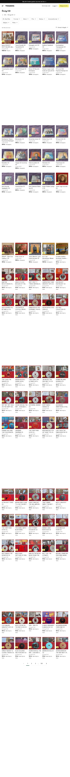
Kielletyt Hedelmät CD (47, 46)
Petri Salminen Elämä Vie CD (35, 187)
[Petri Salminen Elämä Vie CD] (35, 179)
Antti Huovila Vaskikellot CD (6, 187)
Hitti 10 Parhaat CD (20, 69)
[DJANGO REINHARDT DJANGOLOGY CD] (48, 618)
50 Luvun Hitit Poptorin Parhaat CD (62, 69)
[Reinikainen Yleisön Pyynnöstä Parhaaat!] (8, 131)
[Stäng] (68, 2)
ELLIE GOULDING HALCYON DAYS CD (20, 651)
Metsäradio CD (19, 139)
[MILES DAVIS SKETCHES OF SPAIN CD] (21, 546)
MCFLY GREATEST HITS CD (61, 503)
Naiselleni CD (5, 163)
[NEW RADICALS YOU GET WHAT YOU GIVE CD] (48, 423)
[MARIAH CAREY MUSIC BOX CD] (48, 520)
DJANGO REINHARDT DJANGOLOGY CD (48, 626)
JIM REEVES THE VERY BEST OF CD (47, 380)
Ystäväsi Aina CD (20, 186)
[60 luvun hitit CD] (62, 131)
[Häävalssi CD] (48, 155)
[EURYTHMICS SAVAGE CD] (48, 397)
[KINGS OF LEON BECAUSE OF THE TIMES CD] (21, 274)
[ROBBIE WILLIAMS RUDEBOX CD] (62, 372)
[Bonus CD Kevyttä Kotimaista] (35, 61)
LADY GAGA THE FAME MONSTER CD (61, 431)
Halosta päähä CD (34, 163)
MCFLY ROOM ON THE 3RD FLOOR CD (21, 626)
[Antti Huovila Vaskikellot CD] (8, 179)
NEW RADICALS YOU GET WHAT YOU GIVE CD (48, 431)
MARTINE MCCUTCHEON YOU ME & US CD (7, 283)
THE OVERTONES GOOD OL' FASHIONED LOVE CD (35, 431)
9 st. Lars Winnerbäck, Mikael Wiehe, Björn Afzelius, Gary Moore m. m (48, 257)
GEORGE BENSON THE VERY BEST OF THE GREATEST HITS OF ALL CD (62, 651)
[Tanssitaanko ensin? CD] (8, 61)
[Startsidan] (9, 5)
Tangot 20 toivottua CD (21, 163)
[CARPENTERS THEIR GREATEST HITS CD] (48, 274)
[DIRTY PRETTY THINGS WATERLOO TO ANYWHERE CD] (35, 274)
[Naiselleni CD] (8, 155)
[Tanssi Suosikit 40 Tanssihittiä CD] (21, 37)
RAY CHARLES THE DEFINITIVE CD (7, 554)
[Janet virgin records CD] (62, 179)
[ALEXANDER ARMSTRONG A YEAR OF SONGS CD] (62, 397)
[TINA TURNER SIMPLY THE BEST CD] (48, 495)
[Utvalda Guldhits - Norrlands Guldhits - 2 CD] (62, 249)
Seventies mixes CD (34, 139)
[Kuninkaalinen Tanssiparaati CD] (62, 37)
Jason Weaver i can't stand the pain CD (35, 257)
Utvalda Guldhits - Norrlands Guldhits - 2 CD (61, 257)
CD (5, 15)
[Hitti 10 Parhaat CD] (21, 61)
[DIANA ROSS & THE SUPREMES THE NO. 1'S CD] (35, 300)
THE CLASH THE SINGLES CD (6, 380)
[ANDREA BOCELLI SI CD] (48, 643)
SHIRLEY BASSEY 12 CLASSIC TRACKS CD (8, 651)
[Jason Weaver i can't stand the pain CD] (35, 249)
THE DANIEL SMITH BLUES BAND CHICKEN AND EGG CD (20, 529)
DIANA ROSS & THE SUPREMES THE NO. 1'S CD (34, 308)
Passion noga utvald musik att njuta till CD (48, 69)
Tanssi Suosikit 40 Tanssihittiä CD (20, 46)
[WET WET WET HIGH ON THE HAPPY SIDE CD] (8, 397)
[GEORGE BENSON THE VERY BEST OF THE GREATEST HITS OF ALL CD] (62, 643)
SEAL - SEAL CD (33, 625)
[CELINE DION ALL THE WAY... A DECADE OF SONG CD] (21, 397)
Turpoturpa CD (60, 163)
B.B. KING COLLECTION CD (60, 308)
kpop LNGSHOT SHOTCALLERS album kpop (8, 46)
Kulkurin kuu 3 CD (47, 139)
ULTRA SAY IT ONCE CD (7, 503)
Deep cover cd (19, 256)
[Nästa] (45, 663)
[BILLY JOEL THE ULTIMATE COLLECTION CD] (48, 546)
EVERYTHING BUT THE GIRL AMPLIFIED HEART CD (34, 503)
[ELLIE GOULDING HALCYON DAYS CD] (21, 643)
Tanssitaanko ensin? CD (7, 69)
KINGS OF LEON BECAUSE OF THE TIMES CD (20, 283)
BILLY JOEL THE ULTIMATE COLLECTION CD (47, 554)
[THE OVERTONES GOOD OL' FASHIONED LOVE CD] (35, 423)
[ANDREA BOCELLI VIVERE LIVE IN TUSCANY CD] (21, 372)
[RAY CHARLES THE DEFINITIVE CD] (8, 546)
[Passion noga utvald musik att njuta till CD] (48, 61)
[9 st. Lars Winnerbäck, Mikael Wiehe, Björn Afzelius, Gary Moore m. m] (48, 249)
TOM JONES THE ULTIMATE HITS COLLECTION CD (34, 380)
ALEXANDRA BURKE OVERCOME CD (61, 626)
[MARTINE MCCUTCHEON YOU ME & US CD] (8, 274)
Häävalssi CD (46, 163)
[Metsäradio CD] (21, 131)
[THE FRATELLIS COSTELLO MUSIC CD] (21, 300)
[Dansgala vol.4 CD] (35, 37)
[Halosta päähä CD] (35, 155)
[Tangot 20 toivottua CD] (21, 155)
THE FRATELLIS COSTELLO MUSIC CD (20, 308)
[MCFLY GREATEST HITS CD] (62, 495)
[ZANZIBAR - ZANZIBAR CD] (21, 423)
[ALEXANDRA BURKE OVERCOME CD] (62, 618)
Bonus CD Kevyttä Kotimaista (34, 69)
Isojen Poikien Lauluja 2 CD (48, 187)
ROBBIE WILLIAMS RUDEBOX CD (61, 380)
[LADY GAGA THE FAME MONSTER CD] (62, 423)
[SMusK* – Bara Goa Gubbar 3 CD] (8, 249)
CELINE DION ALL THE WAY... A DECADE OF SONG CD (21, 406)
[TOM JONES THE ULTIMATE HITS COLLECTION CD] (35, 372)
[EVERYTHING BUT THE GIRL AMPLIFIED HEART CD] (35, 495)
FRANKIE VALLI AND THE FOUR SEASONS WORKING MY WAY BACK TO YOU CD (8, 431)
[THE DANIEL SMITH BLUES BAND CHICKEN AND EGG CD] (21, 520)
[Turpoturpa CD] (62, 155)
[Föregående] (24, 663)
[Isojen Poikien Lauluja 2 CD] (48, 179)
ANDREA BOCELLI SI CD (47, 651)
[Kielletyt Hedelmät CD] (48, 37)
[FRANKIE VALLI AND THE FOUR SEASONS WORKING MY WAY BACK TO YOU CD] (8, 423)
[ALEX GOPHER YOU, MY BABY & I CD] (8, 300)
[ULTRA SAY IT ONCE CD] (8, 495)
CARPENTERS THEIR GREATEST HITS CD (48, 283)
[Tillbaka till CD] (2, 15)
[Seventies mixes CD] (35, 131)
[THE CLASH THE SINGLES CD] (8, 372)
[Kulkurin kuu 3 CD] (48, 131)
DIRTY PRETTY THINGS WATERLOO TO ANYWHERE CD (34, 283)
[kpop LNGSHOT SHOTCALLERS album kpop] (8, 37)
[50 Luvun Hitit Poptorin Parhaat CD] (62, 61)
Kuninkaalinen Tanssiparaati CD (61, 46)
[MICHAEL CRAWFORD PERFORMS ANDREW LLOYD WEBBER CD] (62, 546)
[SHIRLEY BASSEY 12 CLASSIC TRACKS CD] (8, 643)
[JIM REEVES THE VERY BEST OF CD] (48, 372)
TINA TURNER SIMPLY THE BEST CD (47, 503)
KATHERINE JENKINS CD (34, 406)
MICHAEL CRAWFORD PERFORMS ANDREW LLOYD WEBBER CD (62, 554)
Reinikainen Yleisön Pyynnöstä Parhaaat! (8, 140)
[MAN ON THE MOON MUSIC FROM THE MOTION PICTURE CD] (35, 546)
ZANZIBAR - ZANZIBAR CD (19, 431)
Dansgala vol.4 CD (34, 45)
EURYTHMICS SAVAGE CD (46, 406)
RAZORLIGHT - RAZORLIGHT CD (60, 283)
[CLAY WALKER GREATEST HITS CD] (8, 618)
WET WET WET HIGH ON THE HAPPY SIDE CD (8, 406)
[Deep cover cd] (21, 249)
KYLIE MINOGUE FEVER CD (60, 528)
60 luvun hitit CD (60, 139)
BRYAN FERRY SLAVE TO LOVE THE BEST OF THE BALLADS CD (21, 503)
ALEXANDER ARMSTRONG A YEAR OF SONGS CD (62, 406)
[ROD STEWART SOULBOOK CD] (35, 520)
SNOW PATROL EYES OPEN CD (48, 308)
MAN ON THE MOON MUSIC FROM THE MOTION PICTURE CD (35, 554)
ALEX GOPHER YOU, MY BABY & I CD (7, 308)
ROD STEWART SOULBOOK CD (33, 528)
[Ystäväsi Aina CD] (21, 179)
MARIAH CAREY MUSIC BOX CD (46, 528)
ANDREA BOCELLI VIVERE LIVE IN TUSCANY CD (20, 380)
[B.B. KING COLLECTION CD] (62, 300)
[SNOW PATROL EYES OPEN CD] (48, 300)
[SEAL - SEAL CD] (35, 618)
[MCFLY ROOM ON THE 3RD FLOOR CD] (21, 618)
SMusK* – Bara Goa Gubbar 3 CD (7, 257)
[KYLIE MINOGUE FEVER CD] (62, 520)
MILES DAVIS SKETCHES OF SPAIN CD (21, 554)
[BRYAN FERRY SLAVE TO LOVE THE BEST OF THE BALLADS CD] (21, 495)
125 (42, 663)
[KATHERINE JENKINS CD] (35, 397)
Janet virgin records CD (61, 187)
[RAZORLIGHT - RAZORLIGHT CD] (62, 274)
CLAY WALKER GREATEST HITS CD (7, 626)
